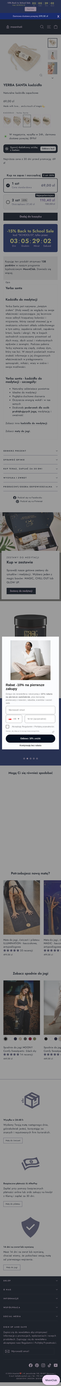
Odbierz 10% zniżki (30, 738)
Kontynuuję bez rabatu (30, 745)
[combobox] (14, 719)
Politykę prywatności (44, 726)
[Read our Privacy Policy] (53, 732)
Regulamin (27, 726)
